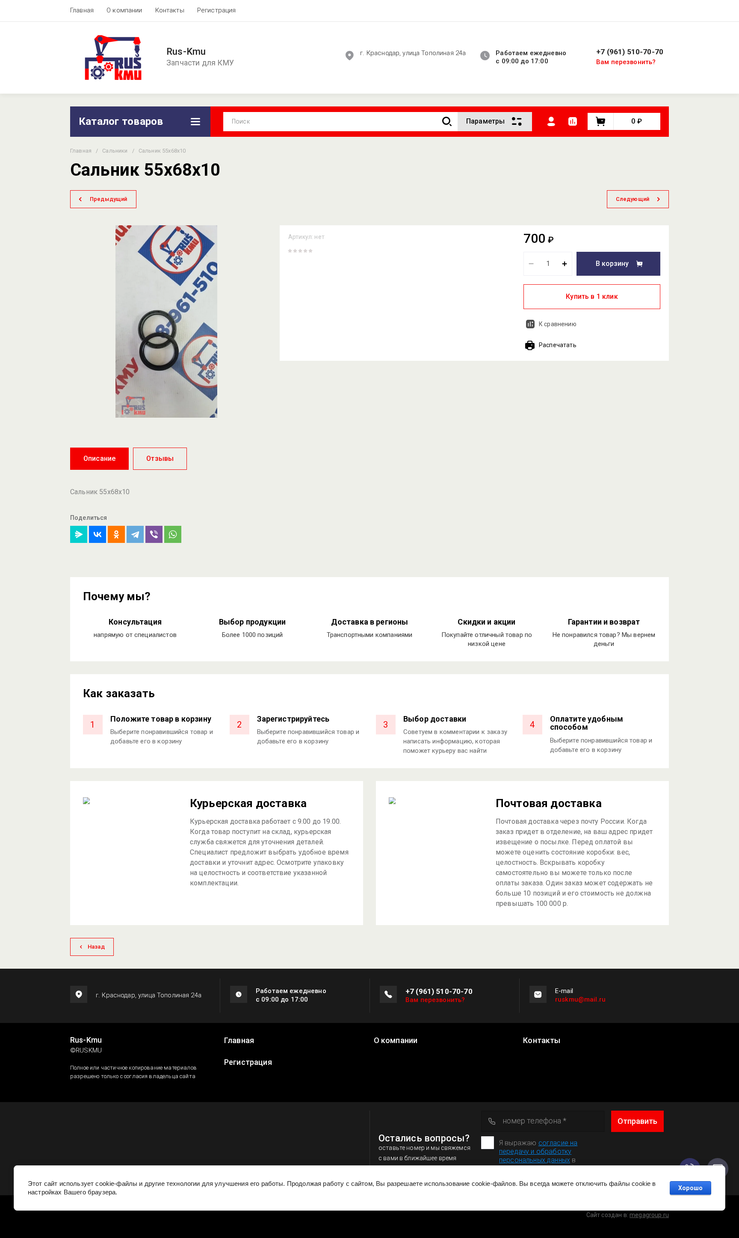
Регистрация (216, 10)
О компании (124, 10)
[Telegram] (135, 534)
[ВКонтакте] (97, 534)
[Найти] (447, 121)
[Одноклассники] (116, 534)
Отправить (637, 1121)
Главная (82, 10)
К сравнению (557, 324)
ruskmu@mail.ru (580, 999)
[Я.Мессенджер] (78, 534)
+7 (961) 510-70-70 (629, 52)
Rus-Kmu (186, 52)
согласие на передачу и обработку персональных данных (538, 1151)
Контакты (169, 10)
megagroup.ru (649, 1214)
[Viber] (154, 534)
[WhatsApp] (172, 534)
